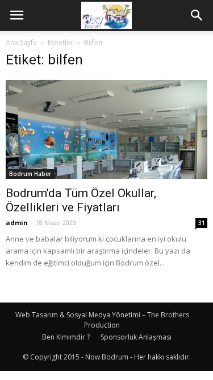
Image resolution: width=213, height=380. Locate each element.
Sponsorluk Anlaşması (136, 337)
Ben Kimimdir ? (66, 337)
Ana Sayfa (21, 42)
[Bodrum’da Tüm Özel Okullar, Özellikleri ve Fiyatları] (106, 129)
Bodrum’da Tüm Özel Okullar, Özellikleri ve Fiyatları (81, 200)
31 (201, 223)
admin (17, 222)
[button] (197, 15)
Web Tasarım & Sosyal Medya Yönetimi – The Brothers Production (102, 320)
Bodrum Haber (30, 174)
